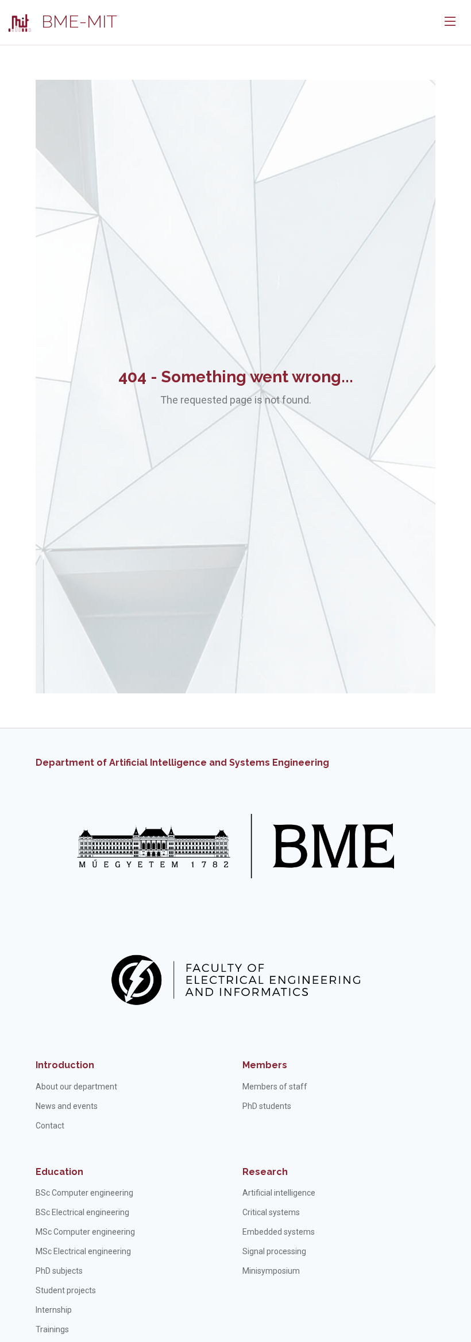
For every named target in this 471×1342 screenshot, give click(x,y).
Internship (54, 1310)
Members (264, 1065)
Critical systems (271, 1212)
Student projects (66, 1290)
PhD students (266, 1106)
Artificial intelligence (278, 1193)
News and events (67, 1106)
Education (59, 1171)
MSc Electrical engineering (83, 1251)
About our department (76, 1087)
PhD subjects (59, 1271)
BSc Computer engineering (84, 1193)
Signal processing (274, 1251)
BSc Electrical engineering (82, 1212)
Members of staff (274, 1087)
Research (265, 1171)
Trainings (52, 1329)
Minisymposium (271, 1271)
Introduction (65, 1065)
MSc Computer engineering (85, 1232)
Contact (50, 1126)
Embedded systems (278, 1232)
